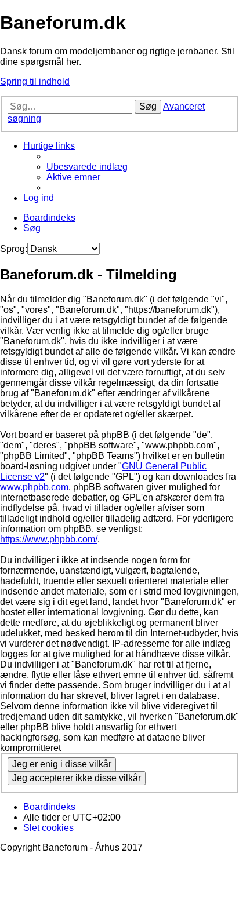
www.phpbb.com (34, 487)
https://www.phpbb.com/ (48, 539)
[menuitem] (87, 167)
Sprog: (13, 249)
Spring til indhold (35, 81)
